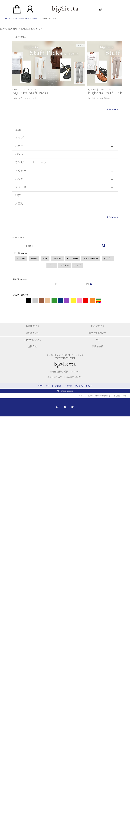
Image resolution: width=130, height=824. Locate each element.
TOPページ (7, 18)
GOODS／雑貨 (32, 18)
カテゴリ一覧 (19, 18)
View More (113, 109)
